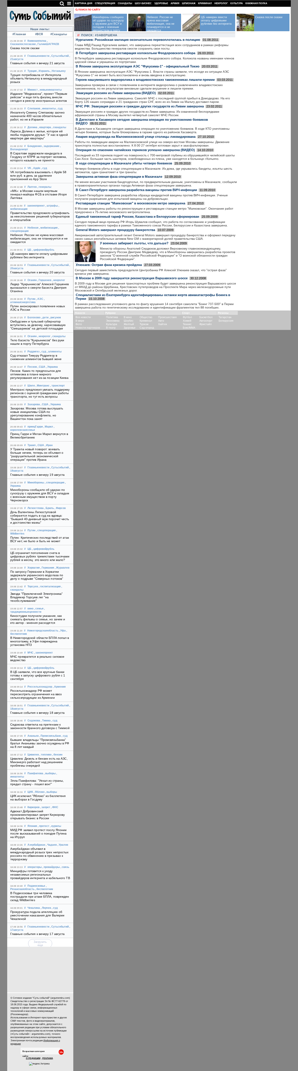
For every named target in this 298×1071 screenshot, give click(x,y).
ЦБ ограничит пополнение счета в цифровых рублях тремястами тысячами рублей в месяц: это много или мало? (40, 556)
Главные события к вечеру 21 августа (37, 63)
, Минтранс (43, 385)
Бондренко (34, 146)
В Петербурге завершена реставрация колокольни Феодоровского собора (135, 53)
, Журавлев (62, 567)
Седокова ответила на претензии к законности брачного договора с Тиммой (40, 726)
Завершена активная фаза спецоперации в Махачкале (119, 176)
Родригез (33, 351)
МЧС (30, 652)
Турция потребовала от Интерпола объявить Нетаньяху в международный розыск (38, 78)
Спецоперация (105, 3)
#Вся (39, 34)
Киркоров (33, 807)
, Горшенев (44, 280)
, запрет (45, 807)
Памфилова (35, 773)
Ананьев (33, 736)
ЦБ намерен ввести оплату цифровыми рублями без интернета (39, 255)
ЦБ (29, 249)
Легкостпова (35, 508)
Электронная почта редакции (26, 1040)
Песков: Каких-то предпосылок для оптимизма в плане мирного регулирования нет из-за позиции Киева (39, 374)
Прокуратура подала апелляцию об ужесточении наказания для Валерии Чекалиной (37, 915)
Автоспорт (205, 320)
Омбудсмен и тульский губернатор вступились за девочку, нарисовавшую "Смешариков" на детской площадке (38, 325)
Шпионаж (188, 3)
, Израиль (43, 71)
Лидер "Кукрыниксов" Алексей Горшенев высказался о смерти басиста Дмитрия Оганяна (39, 287)
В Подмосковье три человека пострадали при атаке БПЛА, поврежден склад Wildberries (39, 896)
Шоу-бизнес (143, 3)
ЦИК (30, 792)
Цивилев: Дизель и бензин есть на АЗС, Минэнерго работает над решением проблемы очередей (39, 762)
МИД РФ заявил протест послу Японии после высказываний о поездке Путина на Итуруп (38, 833)
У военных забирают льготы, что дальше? (134, 243)
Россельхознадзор (39, 686)
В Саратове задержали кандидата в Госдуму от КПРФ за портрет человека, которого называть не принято (38, 157)
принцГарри (35, 426)
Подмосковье (36, 886)
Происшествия (167, 317)
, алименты (54, 351)
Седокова (33, 720)
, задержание (50, 146)
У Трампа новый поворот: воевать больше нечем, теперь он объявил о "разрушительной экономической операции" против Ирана (36, 454)
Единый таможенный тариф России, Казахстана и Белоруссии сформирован (137, 216)
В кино (128, 317)
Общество (146, 317)
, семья (38, 608)
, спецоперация (54, 482)
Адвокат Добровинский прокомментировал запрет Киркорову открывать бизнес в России (37, 814)
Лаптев (32, 187)
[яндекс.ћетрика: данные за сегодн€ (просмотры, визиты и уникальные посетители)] (39, 1064)
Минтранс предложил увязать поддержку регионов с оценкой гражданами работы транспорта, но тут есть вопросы (40, 393)
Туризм (144, 324)
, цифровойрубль (43, 249)
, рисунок (55, 317)
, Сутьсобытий (59, 56)
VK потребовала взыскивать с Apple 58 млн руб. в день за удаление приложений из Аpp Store (38, 175)
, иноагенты (48, 108)
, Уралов (62, 844)
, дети (44, 317)
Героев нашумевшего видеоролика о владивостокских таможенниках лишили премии (145, 79)
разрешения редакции (22, 1027)
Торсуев (32, 586)
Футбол (187, 317)
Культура (236, 3)
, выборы (50, 773)
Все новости (83, 317)
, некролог (58, 280)
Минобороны (35, 482)
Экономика (113, 320)
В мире (79, 320)
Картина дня (83, 3)
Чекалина (33, 908)
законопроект (36, 205)
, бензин (57, 754)
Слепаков (33, 108)
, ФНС (54, 807)
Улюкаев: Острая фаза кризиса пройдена (109, 265)
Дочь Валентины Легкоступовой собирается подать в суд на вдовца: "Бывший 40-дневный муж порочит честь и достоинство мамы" (39, 517)
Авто (161, 320)
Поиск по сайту (89, 9)
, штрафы (51, 205)
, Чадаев (51, 844)
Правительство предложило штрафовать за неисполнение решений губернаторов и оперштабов (40, 216)
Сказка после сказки (24, 48)
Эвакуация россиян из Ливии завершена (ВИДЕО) (116, 93)
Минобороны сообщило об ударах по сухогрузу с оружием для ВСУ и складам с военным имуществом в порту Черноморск (39, 495)
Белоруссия (226, 320)
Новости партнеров (87, 327)
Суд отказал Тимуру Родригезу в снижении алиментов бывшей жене (36, 357)
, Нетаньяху (58, 71)
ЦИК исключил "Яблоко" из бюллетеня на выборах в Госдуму (38, 797)
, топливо (45, 754)
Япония (32, 826)
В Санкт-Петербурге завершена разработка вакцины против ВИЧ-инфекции (136, 190)
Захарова (33, 404)
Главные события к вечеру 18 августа (37, 712)
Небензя (32, 227)
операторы (34, 867)
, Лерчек (46, 908)
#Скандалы (58, 34)
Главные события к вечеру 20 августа (37, 272)
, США (41, 367)
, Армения (59, 686)
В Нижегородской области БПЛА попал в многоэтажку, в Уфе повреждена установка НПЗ (39, 641)
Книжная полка (256, 3)
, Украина (52, 367)
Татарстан (225, 317)
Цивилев (33, 754)
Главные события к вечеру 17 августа (37, 934)
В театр (111, 327)
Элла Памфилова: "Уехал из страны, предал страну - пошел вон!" (37, 782)
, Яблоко (39, 792)
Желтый (129, 324)
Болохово (33, 317)
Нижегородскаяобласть (42, 630)
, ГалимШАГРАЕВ (47, 44)
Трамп (31, 445)
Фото (78, 324)
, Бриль (49, 508)
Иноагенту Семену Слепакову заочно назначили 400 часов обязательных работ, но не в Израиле (37, 116)
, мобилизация (48, 227)
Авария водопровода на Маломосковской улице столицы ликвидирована (135, 136)
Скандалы (125, 3)
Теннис (187, 324)
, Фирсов (60, 508)
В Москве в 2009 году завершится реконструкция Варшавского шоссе (132, 278)
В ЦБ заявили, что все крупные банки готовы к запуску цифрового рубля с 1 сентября (37, 675)
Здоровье (161, 3)
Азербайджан (36, 844)
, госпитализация (50, 586)
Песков (32, 367)
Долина (32, 127)
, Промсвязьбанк (50, 736)
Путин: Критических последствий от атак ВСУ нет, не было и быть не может (39, 539)
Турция (32, 71)
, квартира (44, 127)
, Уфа (62, 630)
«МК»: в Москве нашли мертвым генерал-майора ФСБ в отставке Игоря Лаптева (38, 194)
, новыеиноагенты (50, 89)
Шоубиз (128, 320)
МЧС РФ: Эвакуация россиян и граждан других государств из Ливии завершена (140, 106)
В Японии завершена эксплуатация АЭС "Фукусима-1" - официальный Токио (137, 66)
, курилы (55, 826)
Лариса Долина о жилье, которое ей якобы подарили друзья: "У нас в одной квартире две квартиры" (39, 134)
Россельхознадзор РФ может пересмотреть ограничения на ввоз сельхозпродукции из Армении (36, 694)
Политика (112, 317)
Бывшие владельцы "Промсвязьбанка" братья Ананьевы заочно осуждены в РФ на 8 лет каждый (39, 743)
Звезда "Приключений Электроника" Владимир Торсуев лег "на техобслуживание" (36, 597)
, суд (60, 108)
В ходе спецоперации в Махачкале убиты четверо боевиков (124, 163)
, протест (43, 826)
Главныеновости (38, 56)
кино (30, 608)
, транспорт (57, 385)
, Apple (36, 168)
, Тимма (46, 720)
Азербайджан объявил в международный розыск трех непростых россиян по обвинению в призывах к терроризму (39, 854)
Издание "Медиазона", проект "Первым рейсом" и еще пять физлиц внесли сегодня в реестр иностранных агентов (38, 97)
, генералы (44, 187)
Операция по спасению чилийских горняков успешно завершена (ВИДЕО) (135, 150)
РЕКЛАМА (47, 1058)
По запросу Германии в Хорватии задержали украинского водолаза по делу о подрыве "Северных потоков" (36, 575)
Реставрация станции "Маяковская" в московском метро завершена (130, 203)
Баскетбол (205, 317)
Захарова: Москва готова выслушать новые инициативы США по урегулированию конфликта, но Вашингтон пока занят (36, 414)
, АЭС (39, 299)
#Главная (19, 34)
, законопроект (43, 652)
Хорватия (33, 567)
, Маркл (48, 426)
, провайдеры (51, 867)
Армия (175, 3)
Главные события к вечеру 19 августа (37, 474)
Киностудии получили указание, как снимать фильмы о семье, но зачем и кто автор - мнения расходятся (37, 619)
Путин (31, 299)
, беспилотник (44, 889)
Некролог (221, 3)
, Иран (49, 445)
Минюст (32, 89)
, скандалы (59, 127)
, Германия (47, 567)
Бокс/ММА (189, 327)
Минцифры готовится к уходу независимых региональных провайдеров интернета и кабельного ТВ (40, 874)
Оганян (32, 280)
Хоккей (187, 320)
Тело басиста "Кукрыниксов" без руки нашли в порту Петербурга (37, 341)
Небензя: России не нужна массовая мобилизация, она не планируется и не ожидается (39, 238)
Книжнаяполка (36, 41)
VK (29, 168)
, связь (64, 867)
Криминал (205, 3)
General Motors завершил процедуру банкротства (115, 230)
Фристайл (205, 324)
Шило (31, 385)
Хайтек (162, 324)
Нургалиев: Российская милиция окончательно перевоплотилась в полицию (138, 39)
